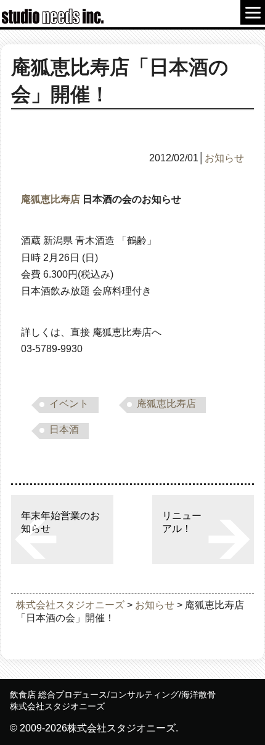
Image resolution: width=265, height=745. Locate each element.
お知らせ (224, 158)
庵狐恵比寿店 (50, 199)
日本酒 (64, 429)
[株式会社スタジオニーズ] (55, 21)
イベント (69, 403)
